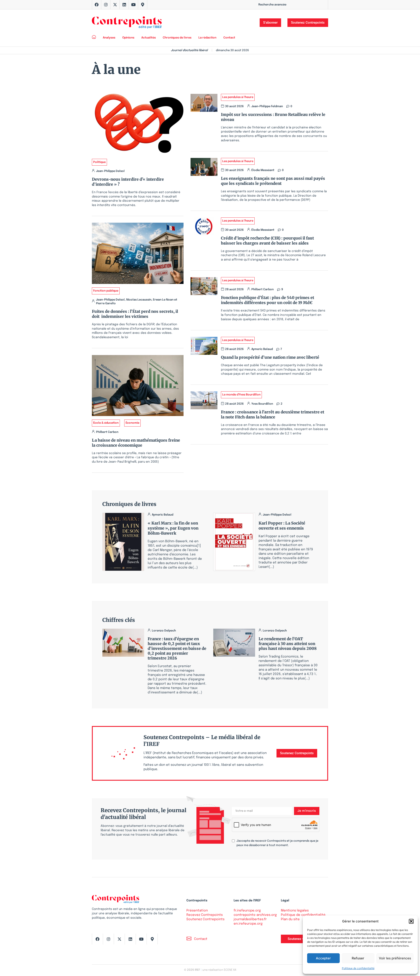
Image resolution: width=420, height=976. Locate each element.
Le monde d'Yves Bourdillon (241, 394)
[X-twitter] (115, 4)
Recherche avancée (272, 4)
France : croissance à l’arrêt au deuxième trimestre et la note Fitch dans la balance (272, 414)
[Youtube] (133, 4)
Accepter (323, 958)
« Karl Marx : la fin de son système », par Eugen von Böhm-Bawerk (173, 528)
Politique (99, 162)
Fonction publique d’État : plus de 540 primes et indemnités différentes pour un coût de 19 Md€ (267, 300)
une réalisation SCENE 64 (219, 970)
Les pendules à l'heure (237, 97)
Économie (132, 423)
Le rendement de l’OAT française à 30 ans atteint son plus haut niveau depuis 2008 (288, 643)
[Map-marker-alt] (142, 4)
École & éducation (106, 423)
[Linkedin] (124, 4)
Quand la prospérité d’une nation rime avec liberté (270, 357)
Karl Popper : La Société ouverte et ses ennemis (282, 526)
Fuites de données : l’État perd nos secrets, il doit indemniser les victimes (135, 314)
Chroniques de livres (177, 37)
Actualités (148, 37)
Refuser (358, 958)
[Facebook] (96, 4)
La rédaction (207, 37)
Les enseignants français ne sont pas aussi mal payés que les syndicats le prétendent (273, 181)
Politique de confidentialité (358, 968)
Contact (229, 37)
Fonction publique (105, 290)
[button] (411, 921)
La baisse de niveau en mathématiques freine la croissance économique (136, 443)
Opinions (128, 37)
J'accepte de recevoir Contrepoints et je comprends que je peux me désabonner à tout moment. (277, 843)
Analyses (109, 37)
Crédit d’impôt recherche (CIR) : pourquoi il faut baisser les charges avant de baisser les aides (267, 241)
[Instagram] (105, 4)
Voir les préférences (395, 958)
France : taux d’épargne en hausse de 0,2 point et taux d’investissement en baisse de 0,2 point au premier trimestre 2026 (177, 648)
